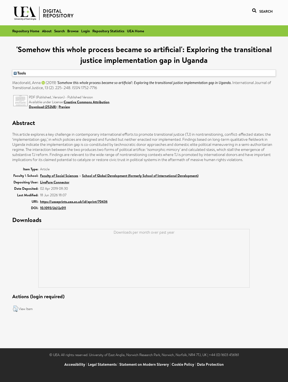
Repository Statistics (108, 30)
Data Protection (210, 364)
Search (59, 30)
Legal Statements (102, 364)
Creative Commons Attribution (86, 102)
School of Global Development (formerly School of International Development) (140, 175)
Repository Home (25, 30)
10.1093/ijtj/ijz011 (53, 208)
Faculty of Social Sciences (59, 175)
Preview (64, 106)
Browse (73, 30)
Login (85, 30)
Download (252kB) (42, 106)
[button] (15, 309)
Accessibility (74, 364)
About (47, 30)
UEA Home (135, 30)
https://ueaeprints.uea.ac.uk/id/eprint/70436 (74, 201)
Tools (21, 73)
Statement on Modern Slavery (144, 364)
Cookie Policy (183, 364)
